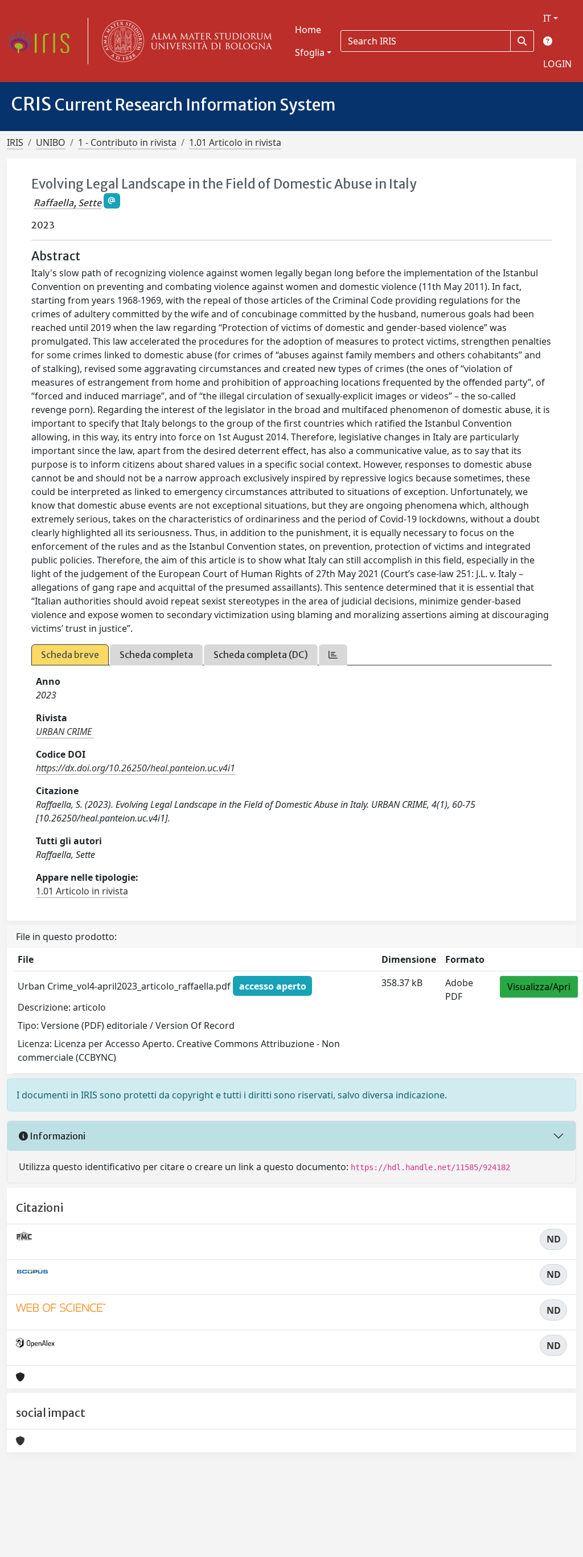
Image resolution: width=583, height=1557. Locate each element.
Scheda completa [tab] (156, 654)
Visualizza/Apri (538, 986)
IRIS (15, 142)
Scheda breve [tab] (70, 654)
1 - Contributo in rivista (127, 142)
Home (308, 29)
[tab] (333, 654)
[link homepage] (43, 41)
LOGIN (557, 64)
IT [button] (547, 18)
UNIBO (50, 142)
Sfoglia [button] (310, 52)
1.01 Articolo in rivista (235, 142)
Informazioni (56, 1136)
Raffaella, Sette (67, 203)
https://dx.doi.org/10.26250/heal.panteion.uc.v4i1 (135, 768)
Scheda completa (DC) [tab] (261, 654)
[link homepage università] (184, 41)
